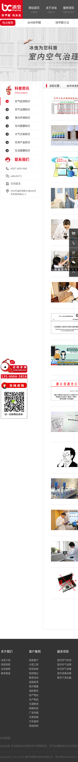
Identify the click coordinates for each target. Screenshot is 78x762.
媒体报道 (5, 673)
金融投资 (33, 682)
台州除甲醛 (34, 22)
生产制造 (33, 699)
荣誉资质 (5, 664)
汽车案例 (33, 721)
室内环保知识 (22, 117)
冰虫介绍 (5, 660)
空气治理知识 (22, 109)
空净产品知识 (22, 142)
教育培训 (33, 677)
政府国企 (33, 673)
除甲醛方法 (62, 22)
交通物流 (33, 704)
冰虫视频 (5, 669)
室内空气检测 (64, 660)
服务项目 (68, 9)
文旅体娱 (33, 717)
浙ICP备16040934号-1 (66, 757)
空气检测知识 (22, 101)
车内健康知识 (22, 125)
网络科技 (33, 708)
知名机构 (33, 669)
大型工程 (33, 664)
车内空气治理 (64, 669)
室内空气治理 (64, 664)
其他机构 (33, 725)
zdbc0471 (16, 176)
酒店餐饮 (33, 690)
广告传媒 (33, 712)
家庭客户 (33, 660)
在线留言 (16, 183)
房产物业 (33, 695)
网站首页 (34, 9)
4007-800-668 (19, 168)
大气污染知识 (22, 134)
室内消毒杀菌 (64, 673)
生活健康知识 (22, 150)
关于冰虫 (51, 9)
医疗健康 (33, 686)
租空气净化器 (64, 677)
